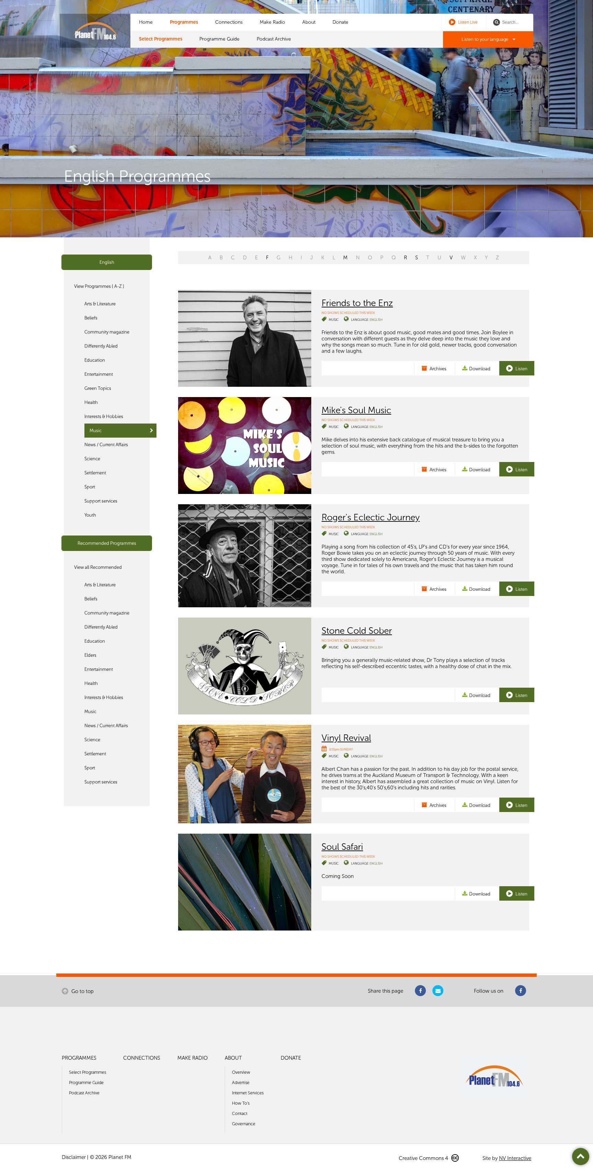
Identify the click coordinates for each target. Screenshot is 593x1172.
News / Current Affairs (106, 444)
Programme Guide (219, 39)
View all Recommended (98, 567)
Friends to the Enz (357, 302)
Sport (89, 486)
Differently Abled (101, 346)
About (308, 22)
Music (96, 430)
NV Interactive (515, 1158)
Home (146, 22)
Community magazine (106, 332)
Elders (90, 655)
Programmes (184, 22)
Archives (437, 368)
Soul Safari (342, 846)
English (107, 262)
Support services (100, 501)
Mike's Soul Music (356, 410)
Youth (90, 515)
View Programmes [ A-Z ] (99, 286)
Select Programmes (160, 39)
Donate (340, 22)
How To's (240, 1103)
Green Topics (97, 388)
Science (92, 458)
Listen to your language (485, 39)
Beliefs (90, 317)
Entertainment (98, 374)
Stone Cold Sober (357, 630)
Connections (229, 22)
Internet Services (248, 1092)
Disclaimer (74, 1157)
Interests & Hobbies (103, 416)
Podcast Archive (274, 39)
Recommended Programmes (107, 543)
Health (91, 402)
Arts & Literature (100, 303)
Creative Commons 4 (424, 1158)
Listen (520, 368)
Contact (239, 1113)
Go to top (82, 991)
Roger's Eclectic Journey (371, 517)
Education (94, 360)
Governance (243, 1123)
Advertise (240, 1082)
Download (479, 368)
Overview (241, 1072)
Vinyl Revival (346, 737)
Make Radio (272, 22)
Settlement (95, 472)
